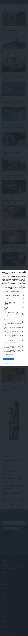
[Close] (25, 272)
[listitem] (14, 295)
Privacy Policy (21, 363)
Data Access (14, 363)
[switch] (23, 298)
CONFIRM (8, 359)
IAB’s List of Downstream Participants (15, 291)
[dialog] (14, 318)
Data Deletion (6, 363)
